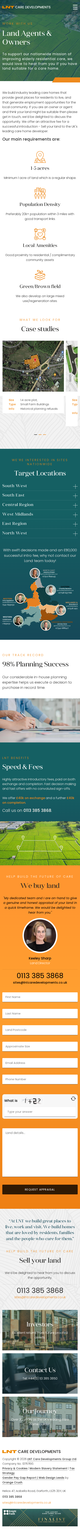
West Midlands (17, 514)
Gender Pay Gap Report (19, 1478)
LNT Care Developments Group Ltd (51, 1459)
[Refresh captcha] (73, 1098)
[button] (35, 434)
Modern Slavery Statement (48, 1468)
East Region (14, 523)
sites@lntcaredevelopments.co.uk (40, 982)
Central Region (18, 504)
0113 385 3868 (12, 1497)
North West (14, 533)
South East (13, 495)
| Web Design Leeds (50, 1478)
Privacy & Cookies (15, 1468)
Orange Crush (12, 1482)
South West (14, 485)
